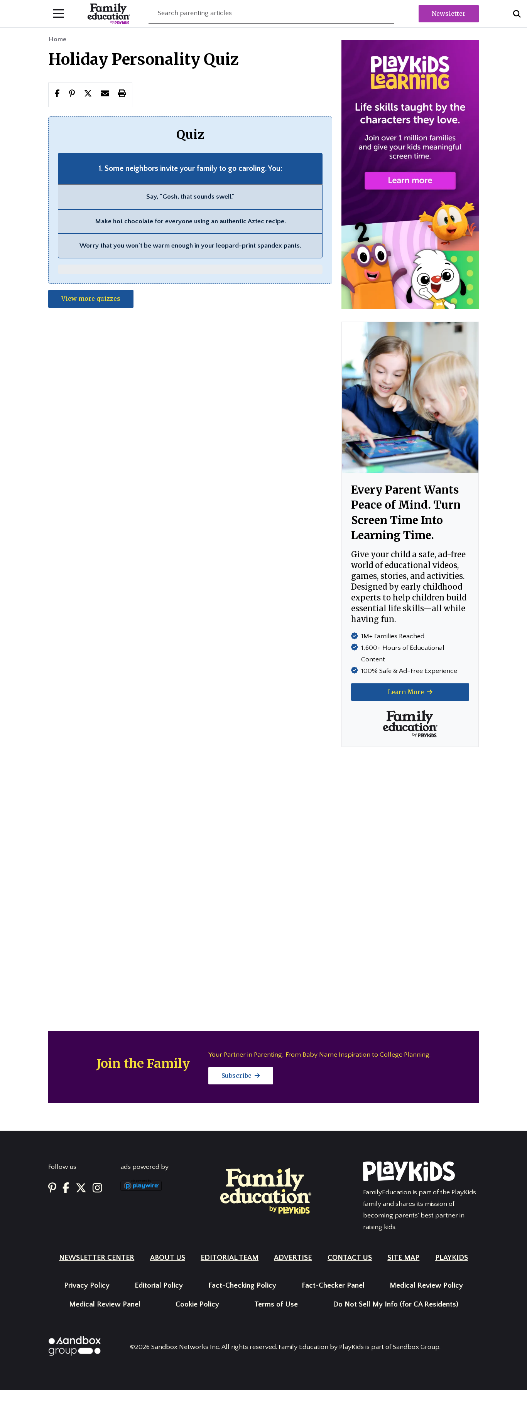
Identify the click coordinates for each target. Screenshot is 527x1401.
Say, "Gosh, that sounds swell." (190, 197)
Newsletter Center (96, 1258)
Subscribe (237, 1075)
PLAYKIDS (451, 1258)
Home (57, 39)
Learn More (407, 692)
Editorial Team (229, 1258)
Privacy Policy (87, 1285)
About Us (167, 1258)
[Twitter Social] (81, 1188)
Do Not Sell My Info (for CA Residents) (395, 1304)
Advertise (293, 1258)
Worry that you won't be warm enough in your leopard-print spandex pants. (190, 246)
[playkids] (410, 174)
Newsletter (449, 13)
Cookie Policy (197, 1304)
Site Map (403, 1258)
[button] (88, 94)
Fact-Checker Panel (333, 1285)
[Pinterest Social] (52, 1188)
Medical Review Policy (426, 1285)
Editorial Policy (159, 1285)
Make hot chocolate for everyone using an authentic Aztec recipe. (190, 221)
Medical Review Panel (104, 1304)
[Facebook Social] (65, 1188)
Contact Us (350, 1258)
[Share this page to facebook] (57, 94)
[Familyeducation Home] (266, 1190)
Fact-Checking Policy (242, 1285)
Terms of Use (276, 1304)
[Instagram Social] (97, 1188)
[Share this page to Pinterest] (72, 94)
